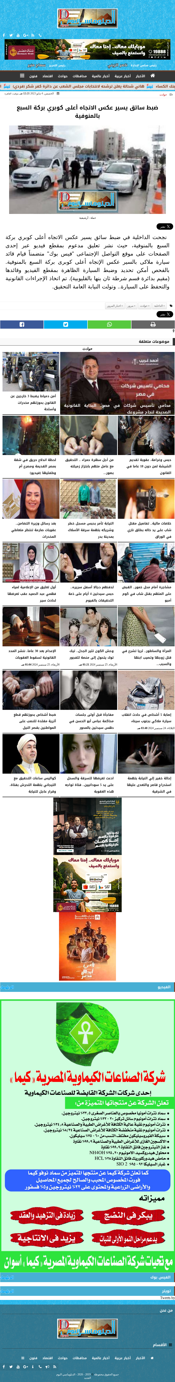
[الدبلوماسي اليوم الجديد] (87, 826)
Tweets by (167, 1298)
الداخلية (158, 305)
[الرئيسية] (153, 75)
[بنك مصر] (87, 883)
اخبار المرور (114, 305)
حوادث (163, 94)
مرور (130, 305)
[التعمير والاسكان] (87, 946)
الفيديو (164, 987)
